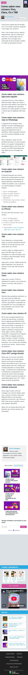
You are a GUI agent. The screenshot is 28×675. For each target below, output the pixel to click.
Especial (20, 657)
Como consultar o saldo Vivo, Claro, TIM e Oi (14, 228)
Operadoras (18, 466)
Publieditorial (10, 657)
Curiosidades (14, 660)
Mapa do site (14, 667)
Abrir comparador (14, 586)
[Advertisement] (14, 59)
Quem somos (10, 654)
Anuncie (19, 654)
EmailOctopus (17, 530)
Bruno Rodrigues (9, 16)
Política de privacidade (14, 664)
